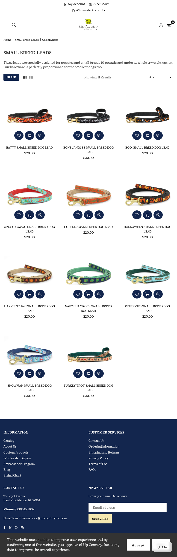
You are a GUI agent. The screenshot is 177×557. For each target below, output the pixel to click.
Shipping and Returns (104, 452)
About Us (10, 446)
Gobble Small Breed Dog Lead (88, 227)
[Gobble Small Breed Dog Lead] (88, 195)
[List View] (31, 77)
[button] (169, 24)
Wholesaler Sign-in (17, 458)
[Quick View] (40, 135)
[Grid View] (24, 77)
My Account (76, 4)
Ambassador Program (19, 464)
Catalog (8, 440)
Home (7, 39)
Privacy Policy (98, 458)
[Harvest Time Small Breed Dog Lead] (29, 274)
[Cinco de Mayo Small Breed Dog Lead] (29, 195)
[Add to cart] (29, 135)
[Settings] (161, 24)
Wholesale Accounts (90, 10)
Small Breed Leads (27, 39)
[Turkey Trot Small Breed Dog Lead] (88, 354)
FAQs (92, 469)
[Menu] (5, 24)
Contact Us (96, 440)
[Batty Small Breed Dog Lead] (29, 116)
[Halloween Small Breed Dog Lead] (147, 195)
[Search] (14, 24)
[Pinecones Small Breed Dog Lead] (147, 274)
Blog (6, 469)
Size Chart (101, 4)
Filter (11, 77)
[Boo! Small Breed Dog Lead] (147, 116)
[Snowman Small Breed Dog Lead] (29, 354)
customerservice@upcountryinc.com (40, 518)
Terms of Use (97, 464)
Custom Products (16, 452)
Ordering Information (103, 446)
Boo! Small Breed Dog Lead (147, 147)
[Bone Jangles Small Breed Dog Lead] (88, 116)
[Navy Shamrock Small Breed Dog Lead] (88, 274)
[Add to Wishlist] (19, 135)
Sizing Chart (12, 475)
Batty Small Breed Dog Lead (29, 147)
